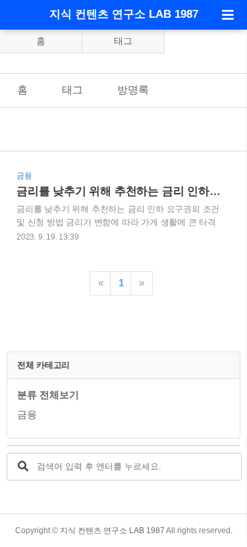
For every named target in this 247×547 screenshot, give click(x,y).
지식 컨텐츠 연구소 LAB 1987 (123, 14)
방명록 (133, 89)
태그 (123, 41)
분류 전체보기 (48, 394)
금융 (27, 414)
